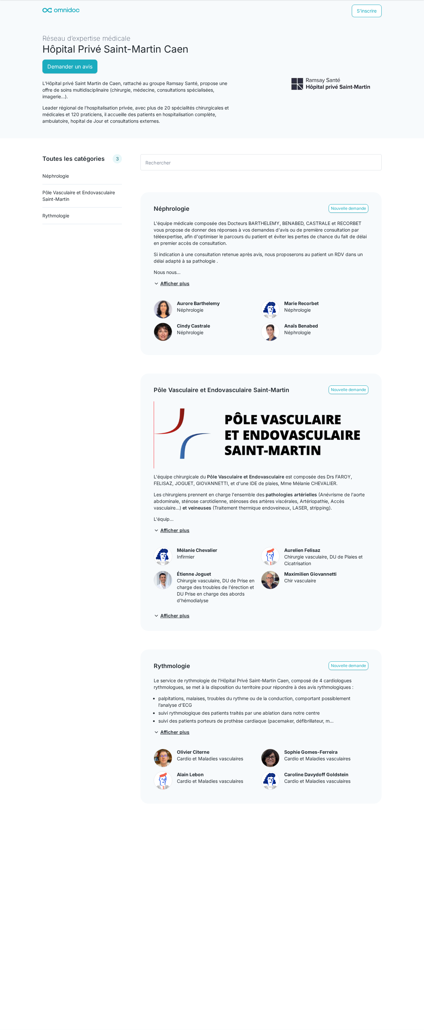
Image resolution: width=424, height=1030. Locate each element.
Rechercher (158, 162)
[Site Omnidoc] (61, 11)
